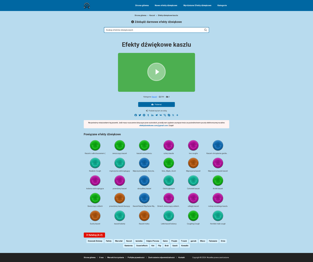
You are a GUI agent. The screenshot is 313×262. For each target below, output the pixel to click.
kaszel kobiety (119, 224)
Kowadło (184, 246)
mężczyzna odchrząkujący (119, 171)
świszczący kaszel (119, 153)
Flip (159, 246)
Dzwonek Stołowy (95, 241)
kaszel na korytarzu (144, 153)
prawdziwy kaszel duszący (119, 206)
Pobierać (158, 104)
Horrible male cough (218, 224)
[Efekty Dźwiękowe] (87, 5)
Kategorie (222, 5)
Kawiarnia (129, 246)
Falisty (108, 241)
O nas (101, 257)
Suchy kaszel (95, 224)
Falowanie (213, 241)
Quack (175, 246)
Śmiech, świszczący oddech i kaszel (171, 206)
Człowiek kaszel (193, 189)
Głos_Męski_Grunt (169, 171)
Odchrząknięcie (169, 189)
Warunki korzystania (115, 257)
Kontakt (181, 257)
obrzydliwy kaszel (144, 189)
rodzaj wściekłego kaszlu (218, 206)
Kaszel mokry (144, 224)
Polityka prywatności (136, 257)
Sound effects (142, 246)
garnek (193, 241)
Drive (223, 241)
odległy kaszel (193, 206)
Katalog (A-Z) (95, 235)
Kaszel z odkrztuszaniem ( (95, 153)
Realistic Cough (95, 171)
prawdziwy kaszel (120, 189)
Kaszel (152, 15)
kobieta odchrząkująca (95, 189)
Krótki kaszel (218, 189)
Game (165, 241)
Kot (152, 246)
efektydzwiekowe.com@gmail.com (153, 125)
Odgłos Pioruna (152, 241)
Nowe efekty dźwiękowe (166, 5)
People (174, 241)
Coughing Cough (193, 224)
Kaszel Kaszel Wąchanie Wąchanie (146, 206)
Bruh (167, 246)
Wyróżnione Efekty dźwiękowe (197, 5)
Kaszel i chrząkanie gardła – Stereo (220, 153)
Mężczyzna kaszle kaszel (218, 171)
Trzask (184, 241)
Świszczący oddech (95, 206)
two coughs (193, 153)
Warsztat (119, 241)
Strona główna (142, 5)
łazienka (139, 241)
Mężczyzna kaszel (193, 171)
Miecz (202, 241)
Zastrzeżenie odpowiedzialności (161, 257)
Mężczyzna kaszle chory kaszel (145, 171)
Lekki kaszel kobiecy (169, 224)
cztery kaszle (169, 153)
